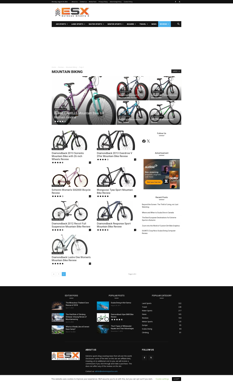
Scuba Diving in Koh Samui (121, 303)
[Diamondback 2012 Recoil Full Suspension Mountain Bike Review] (71, 211)
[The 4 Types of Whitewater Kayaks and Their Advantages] (103, 329)
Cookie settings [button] (162, 379)
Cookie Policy (128, 2)
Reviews (163, 24)
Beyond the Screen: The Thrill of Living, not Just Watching (160, 205)
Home (54, 67)
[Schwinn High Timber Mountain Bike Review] (165, 88)
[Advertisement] (116, 45)
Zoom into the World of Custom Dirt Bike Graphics (161, 226)
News (153, 24)
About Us (75, 2)
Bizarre (130, 24)
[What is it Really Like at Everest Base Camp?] (58, 329)
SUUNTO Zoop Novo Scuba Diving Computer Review (159, 232)
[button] (178, 24)
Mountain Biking (71, 67)
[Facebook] (175, 1)
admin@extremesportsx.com (106, 371)
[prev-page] (54, 274)
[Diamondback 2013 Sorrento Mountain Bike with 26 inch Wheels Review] (71, 140)
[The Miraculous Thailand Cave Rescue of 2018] (58, 306)
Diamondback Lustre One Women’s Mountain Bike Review (71, 259)
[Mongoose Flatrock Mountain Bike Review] (133, 113)
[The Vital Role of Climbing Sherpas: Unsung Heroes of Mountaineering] (58, 317)
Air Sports (61, 24)
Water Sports (95, 24)
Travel (142, 24)
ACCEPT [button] (176, 379)
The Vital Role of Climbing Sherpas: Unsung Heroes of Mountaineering (76, 316)
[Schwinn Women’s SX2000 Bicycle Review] (71, 177)
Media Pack (92, 2)
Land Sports (77, 24)
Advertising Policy (115, 2)
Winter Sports (114, 24)
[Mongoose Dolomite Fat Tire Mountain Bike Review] (133, 88)
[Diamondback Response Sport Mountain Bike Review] (116, 211)
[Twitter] (179, 1)
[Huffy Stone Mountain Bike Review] (165, 113)
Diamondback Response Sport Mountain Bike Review (114, 225)
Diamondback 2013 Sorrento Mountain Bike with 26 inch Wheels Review (68, 156)
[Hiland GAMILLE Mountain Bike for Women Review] (84, 104)
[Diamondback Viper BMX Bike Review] (103, 317)
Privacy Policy (103, 2)
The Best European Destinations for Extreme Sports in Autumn (159, 219)
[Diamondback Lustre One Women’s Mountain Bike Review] (71, 244)
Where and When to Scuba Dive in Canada (158, 213)
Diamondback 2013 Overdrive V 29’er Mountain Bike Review (114, 155)
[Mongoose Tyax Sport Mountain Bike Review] (116, 177)
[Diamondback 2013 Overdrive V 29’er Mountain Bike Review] (116, 140)
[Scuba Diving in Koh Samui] (103, 306)
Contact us (83, 2)
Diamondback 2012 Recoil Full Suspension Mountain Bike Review (71, 225)
